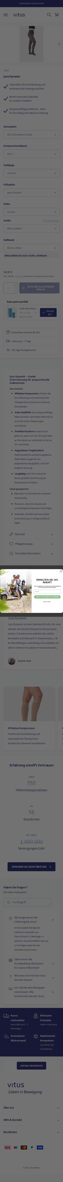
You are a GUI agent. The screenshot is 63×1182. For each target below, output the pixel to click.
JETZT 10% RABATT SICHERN (47, 596)
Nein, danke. (47, 601)
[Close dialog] (61, 571)
